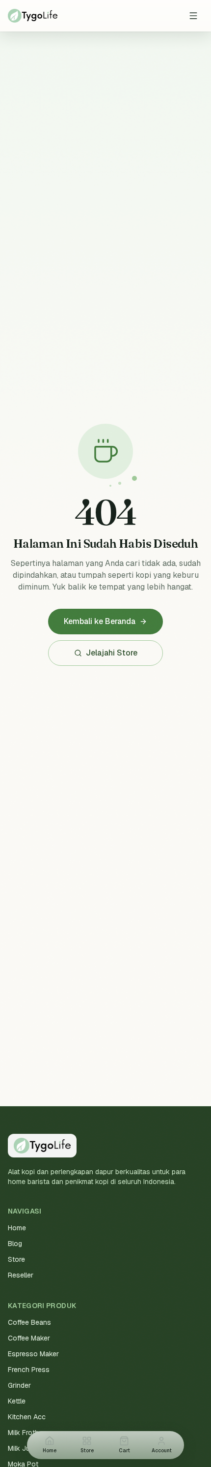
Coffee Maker (29, 1338)
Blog (15, 1243)
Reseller (20, 1275)
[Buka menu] (193, 16)
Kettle (17, 1401)
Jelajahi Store (111, 653)
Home (17, 1227)
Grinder (19, 1385)
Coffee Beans (29, 1322)
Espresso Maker (33, 1353)
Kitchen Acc (27, 1416)
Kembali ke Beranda (99, 621)
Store (16, 1259)
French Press (29, 1369)
